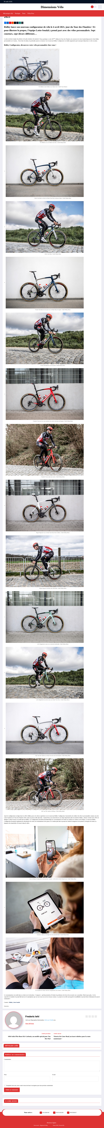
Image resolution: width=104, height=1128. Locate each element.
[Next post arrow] (99, 1036)
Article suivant (57, 1033)
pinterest (73, 1112)
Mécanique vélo (8, 13)
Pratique (17, 13)
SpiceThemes (67, 1125)
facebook (46, 1112)
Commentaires (7, 1059)
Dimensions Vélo (52, 7)
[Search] (100, 7)
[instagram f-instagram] (99, 1)
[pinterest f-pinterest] (101, 1)
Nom (5, 1074)
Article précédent (46, 1033)
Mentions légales (51, 1122)
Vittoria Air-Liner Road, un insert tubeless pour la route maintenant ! (72, 1038)
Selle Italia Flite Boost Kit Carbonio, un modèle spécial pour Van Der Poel (29, 1038)
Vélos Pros (30, 13)
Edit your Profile (48, 1020)
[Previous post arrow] (4, 1036)
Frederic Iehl (32, 1016)
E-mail (53, 1074)
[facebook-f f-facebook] (97, 1)
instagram (59, 1112)
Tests (23, 13)
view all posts (29, 1023)
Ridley (10, 1002)
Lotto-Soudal (16, 1002)
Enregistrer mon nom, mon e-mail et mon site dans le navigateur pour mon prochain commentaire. (29, 1085)
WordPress (50, 1125)
